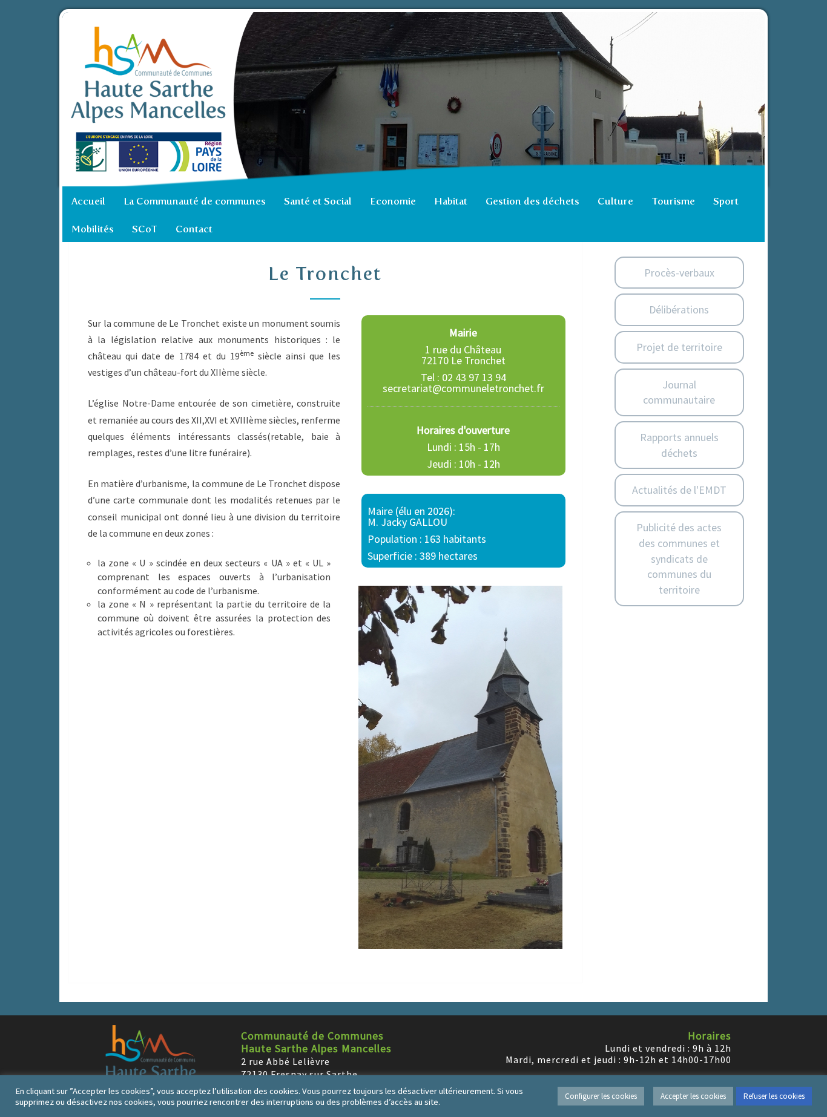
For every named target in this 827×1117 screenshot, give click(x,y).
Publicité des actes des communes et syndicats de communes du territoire (679, 558)
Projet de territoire (679, 347)
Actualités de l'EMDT (679, 490)
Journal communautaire (679, 392)
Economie (393, 201)
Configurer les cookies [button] (601, 1096)
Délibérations (679, 309)
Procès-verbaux (679, 273)
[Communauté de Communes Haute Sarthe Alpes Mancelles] (416, 99)
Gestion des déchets (532, 201)
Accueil (88, 201)
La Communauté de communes (195, 201)
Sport (726, 201)
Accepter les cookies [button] (693, 1096)
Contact (194, 229)
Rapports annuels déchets (679, 445)
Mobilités (92, 229)
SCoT (144, 229)
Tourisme (673, 201)
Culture (615, 201)
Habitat (450, 201)
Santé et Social (318, 201)
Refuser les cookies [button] (774, 1096)
